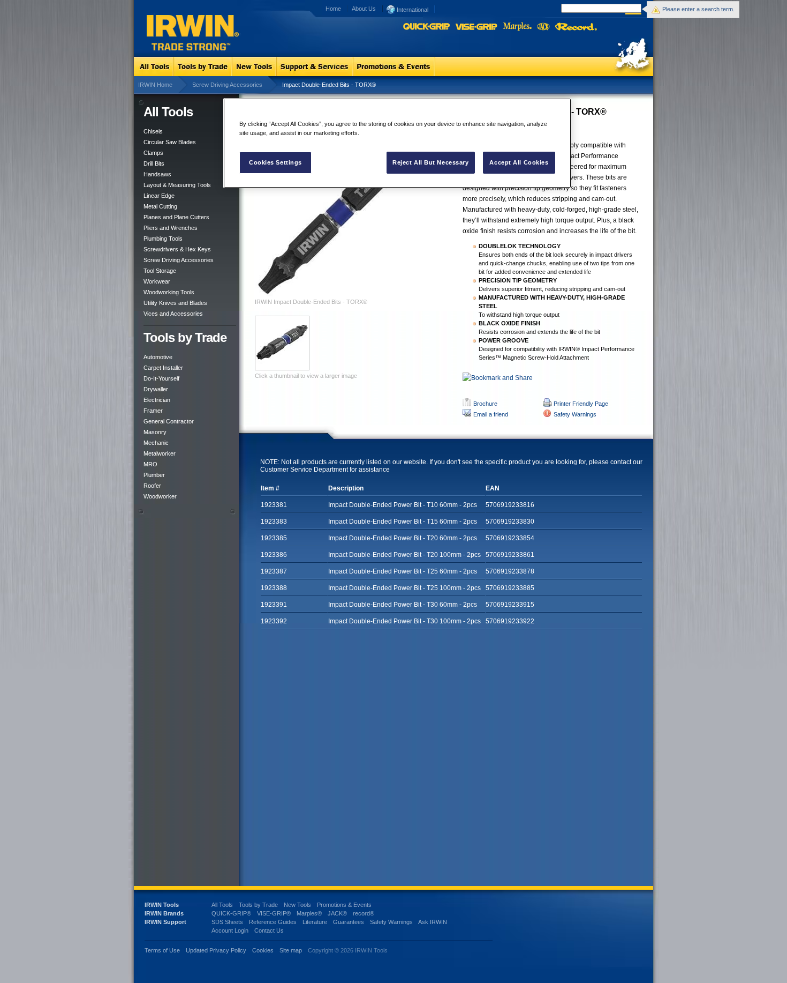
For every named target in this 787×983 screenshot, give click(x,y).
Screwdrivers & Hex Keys (177, 249)
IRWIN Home (155, 84)
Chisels (153, 131)
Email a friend (490, 414)
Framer (153, 410)
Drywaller (155, 389)
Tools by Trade (258, 905)
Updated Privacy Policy (216, 950)
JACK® (337, 913)
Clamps (153, 153)
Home (333, 8)
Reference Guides (273, 922)
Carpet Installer (163, 367)
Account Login (229, 930)
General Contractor (168, 421)
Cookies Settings (275, 162)
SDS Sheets (227, 922)
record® (363, 913)
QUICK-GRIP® (231, 913)
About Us (364, 8)
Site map (290, 950)
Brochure (485, 403)
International (411, 9)
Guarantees (348, 922)
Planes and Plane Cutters (176, 217)
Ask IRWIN (432, 922)
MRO (150, 464)
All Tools (222, 905)
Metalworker (159, 453)
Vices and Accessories (173, 313)
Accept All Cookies (518, 162)
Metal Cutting (160, 206)
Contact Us (269, 930)
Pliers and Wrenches (170, 228)
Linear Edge (159, 195)
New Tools (297, 905)
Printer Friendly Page (581, 403)
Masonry (155, 432)
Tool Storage (159, 270)
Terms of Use (162, 950)
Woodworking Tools (168, 292)
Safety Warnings (575, 414)
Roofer (152, 485)
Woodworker (160, 496)
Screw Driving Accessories (227, 84)
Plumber (154, 475)
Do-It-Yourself (161, 378)
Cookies (263, 950)
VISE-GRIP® (274, 913)
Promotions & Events (344, 905)
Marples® (309, 913)
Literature (314, 922)
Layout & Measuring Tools (177, 185)
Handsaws (157, 174)
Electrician (156, 400)
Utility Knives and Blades (175, 303)
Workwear (156, 281)
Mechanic (156, 443)
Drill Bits (153, 163)
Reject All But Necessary (430, 162)
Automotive (157, 357)
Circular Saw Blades (169, 142)
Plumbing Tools (163, 238)
